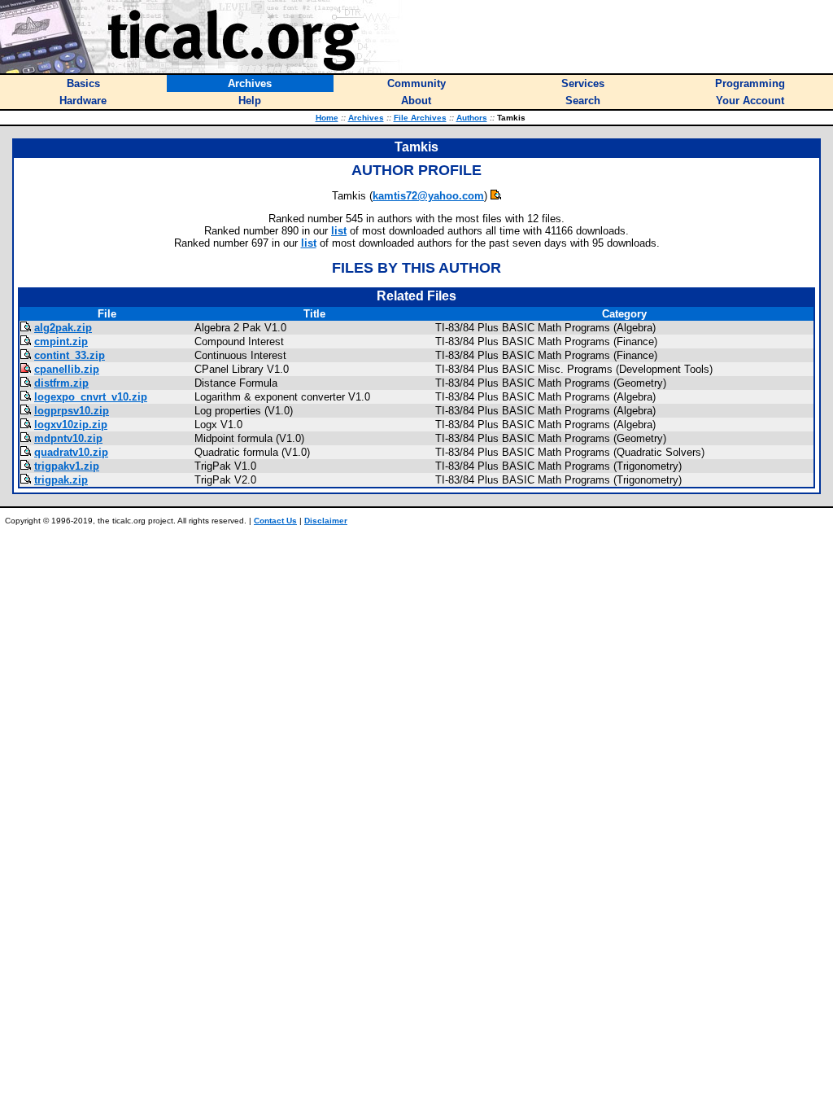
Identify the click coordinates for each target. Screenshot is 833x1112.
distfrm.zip (61, 383)
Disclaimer (325, 520)
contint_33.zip (69, 355)
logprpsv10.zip (71, 411)
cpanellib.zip (66, 369)
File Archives (420, 117)
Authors (471, 117)
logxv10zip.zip (70, 424)
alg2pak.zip (63, 328)
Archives (366, 117)
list (339, 231)
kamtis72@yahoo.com (428, 196)
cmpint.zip (61, 341)
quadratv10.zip (71, 452)
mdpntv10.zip (68, 438)
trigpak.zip (61, 480)
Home (327, 117)
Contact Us (275, 520)
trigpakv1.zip (66, 466)
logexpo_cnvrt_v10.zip (90, 397)
